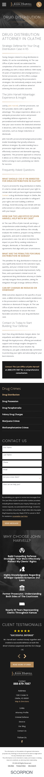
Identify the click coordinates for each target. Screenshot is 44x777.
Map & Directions (22, 701)
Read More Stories (22, 664)
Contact (5, 195)
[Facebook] (22, 741)
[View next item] (25, 656)
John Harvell (13, 105)
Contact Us (21, 731)
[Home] (21, 4)
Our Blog (22, 726)
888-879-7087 (22, 683)
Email (5, 470)
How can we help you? (11, 484)
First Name (7, 447)
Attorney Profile (22, 712)
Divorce (22, 721)
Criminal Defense (22, 717)
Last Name (7, 455)
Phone (5, 462)
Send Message (11, 523)
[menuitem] (22, 394)
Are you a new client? (11, 477)
